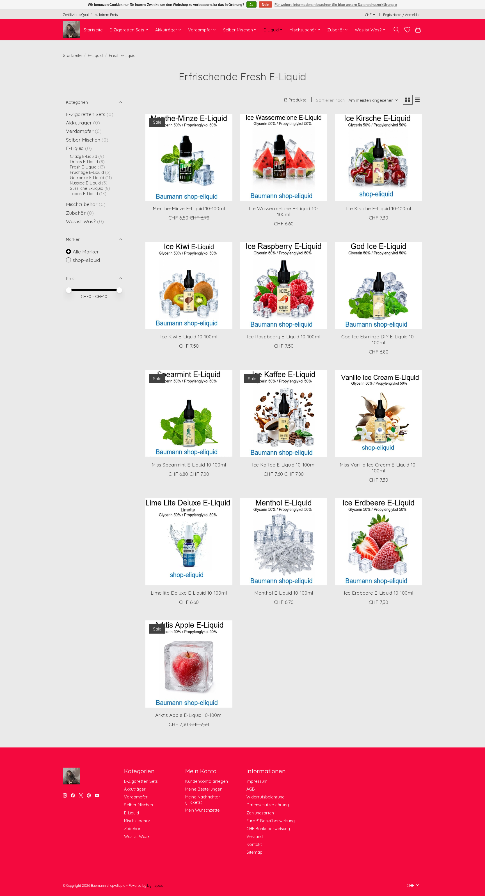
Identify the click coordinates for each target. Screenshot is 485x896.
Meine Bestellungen (203, 789)
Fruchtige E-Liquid (87, 172)
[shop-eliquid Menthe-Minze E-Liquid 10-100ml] (188, 157)
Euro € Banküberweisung (270, 820)
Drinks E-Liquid (84, 161)
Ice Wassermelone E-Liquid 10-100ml (283, 211)
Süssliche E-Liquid (86, 188)
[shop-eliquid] (71, 29)
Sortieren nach (330, 100)
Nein (265, 5)
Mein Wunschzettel (203, 810)
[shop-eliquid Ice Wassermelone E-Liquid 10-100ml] (283, 157)
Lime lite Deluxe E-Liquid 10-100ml (189, 593)
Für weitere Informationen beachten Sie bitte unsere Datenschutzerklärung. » (335, 5)
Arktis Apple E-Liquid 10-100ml (189, 715)
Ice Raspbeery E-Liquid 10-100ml (283, 336)
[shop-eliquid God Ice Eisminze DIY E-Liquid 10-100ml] (378, 285)
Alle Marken (86, 251)
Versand (254, 836)
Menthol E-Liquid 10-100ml (283, 593)
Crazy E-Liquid (83, 156)
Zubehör (76, 213)
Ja (251, 5)
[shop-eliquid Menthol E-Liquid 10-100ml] (283, 541)
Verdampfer (79, 131)
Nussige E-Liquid (85, 183)
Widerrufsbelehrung (265, 797)
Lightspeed (155, 885)
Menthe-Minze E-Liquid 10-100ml (189, 208)
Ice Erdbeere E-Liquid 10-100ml (378, 593)
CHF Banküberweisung (268, 828)
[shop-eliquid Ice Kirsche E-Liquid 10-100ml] (378, 157)
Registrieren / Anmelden (401, 15)
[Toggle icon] (396, 30)
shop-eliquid (86, 260)
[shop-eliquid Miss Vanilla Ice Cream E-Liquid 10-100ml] (378, 413)
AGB (250, 789)
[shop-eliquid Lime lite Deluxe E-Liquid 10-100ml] (188, 541)
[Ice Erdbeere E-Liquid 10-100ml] (378, 541)
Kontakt (254, 844)
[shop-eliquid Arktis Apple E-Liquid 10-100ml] (188, 663)
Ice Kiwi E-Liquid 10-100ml (188, 336)
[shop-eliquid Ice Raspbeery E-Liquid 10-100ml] (283, 285)
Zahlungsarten (260, 813)
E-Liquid (95, 55)
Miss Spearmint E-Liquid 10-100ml (189, 464)
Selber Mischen (83, 140)
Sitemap (254, 852)
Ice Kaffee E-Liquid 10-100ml (283, 464)
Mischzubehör (81, 204)
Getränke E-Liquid (87, 177)
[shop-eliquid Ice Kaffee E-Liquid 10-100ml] (283, 413)
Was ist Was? (81, 221)
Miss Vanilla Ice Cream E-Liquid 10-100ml (378, 467)
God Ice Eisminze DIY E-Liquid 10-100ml (378, 339)
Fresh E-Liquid (83, 167)
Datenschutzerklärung (267, 804)
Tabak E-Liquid (84, 193)
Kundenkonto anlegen (206, 781)
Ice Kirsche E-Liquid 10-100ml (378, 208)
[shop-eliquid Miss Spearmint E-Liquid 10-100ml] (188, 413)
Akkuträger (79, 122)
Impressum (256, 781)
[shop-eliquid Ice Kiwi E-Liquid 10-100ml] (188, 285)
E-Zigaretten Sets (85, 114)
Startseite (93, 30)
